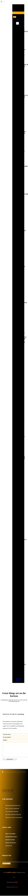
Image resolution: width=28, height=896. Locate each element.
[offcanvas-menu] (23, 3)
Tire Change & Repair (12, 808)
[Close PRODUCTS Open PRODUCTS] (17, 23)
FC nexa (16, 887)
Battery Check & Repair (13, 814)
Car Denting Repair (11, 811)
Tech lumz (15, 882)
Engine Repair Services (12, 805)
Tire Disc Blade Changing (13, 817)
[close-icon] (12, 6)
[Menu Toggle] (14, 17)
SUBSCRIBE (6, 863)
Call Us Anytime (8, 790)
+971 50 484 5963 (7, 791)
